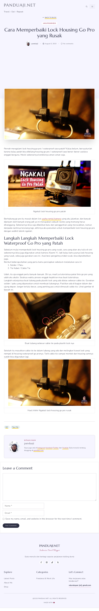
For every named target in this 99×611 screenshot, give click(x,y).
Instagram (41, 448)
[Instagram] (46, 562)
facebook (49, 448)
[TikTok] (52, 562)
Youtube (65, 448)
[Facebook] (41, 562)
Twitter (56, 448)
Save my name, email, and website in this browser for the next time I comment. (43, 518)
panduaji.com (39, 450)
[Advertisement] (49, 67)
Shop (6, 587)
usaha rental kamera (51, 218)
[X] (58, 562)
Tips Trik (15, 427)
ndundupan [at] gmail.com (80, 585)
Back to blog (50, 17)
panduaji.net (20, 5)
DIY (7, 427)
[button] (86, 6)
